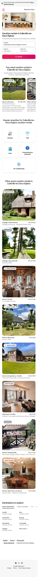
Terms (15, 568)
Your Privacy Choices (25, 568)
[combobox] (19, 45)
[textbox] (10, 51)
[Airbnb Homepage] (3, 9)
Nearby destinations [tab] (8, 506)
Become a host (29, 9)
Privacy (9, 568)
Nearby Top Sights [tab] (22, 506)
